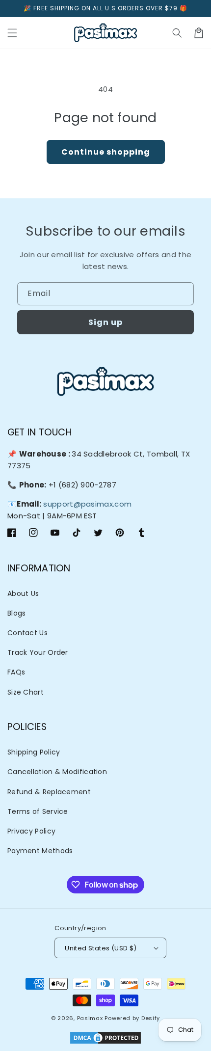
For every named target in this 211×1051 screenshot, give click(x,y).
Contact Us (27, 633)
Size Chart (25, 692)
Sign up (105, 322)
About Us (23, 593)
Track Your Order (37, 652)
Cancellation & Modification (57, 772)
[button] (177, 33)
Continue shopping (105, 152)
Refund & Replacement (49, 792)
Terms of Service (37, 811)
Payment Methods (40, 851)
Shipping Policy (33, 752)
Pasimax (90, 1018)
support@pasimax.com (87, 504)
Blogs (16, 613)
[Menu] (12, 33)
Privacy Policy (31, 831)
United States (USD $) (100, 948)
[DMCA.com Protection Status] (105, 1039)
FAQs (16, 672)
